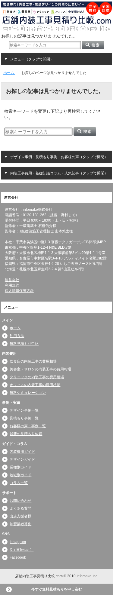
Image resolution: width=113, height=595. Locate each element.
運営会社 (12, 280)
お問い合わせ (20, 500)
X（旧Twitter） (21, 549)
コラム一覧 (19, 483)
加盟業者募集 (20, 524)
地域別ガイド (20, 475)
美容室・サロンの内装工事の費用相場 (40, 369)
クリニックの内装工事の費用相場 (37, 377)
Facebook (18, 557)
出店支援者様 (20, 516)
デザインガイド (22, 459)
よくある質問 (20, 508)
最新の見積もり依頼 (26, 434)
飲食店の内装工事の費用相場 (33, 361)
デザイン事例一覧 (24, 410)
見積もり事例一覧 (24, 418)
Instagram (18, 542)
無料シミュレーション (28, 393)
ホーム (15, 328)
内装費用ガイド (22, 451)
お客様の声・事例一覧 (28, 426)
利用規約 (12, 285)
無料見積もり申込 (24, 344)
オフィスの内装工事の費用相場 (35, 385)
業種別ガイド (20, 467)
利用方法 (17, 336)
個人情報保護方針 (19, 291)
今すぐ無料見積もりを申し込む (56, 589)
